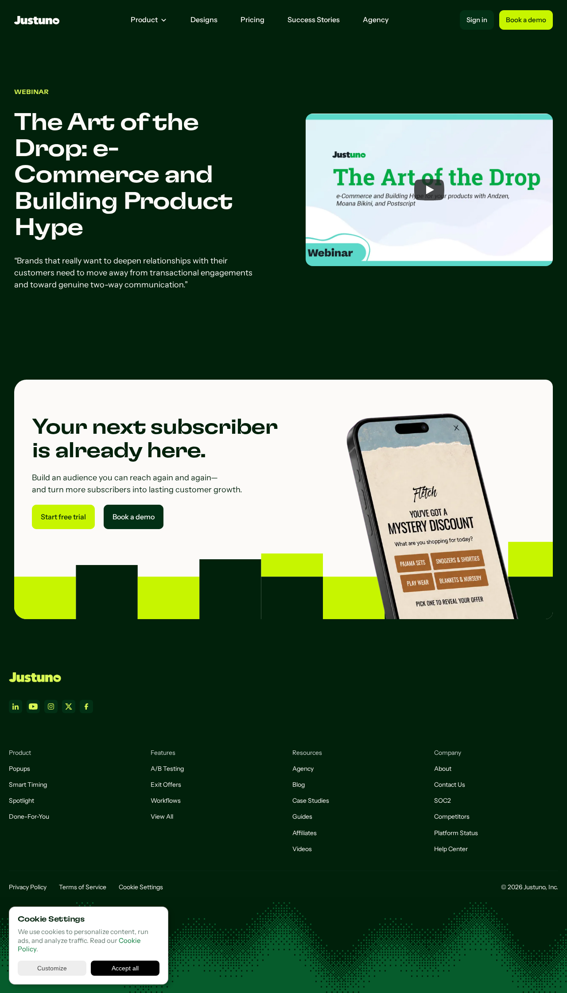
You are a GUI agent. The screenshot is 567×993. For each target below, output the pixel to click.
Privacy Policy (28, 887)
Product (144, 19)
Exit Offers (166, 785)
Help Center (451, 849)
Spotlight (21, 801)
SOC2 (442, 801)
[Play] (429, 189)
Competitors (452, 816)
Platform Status (456, 833)
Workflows (166, 801)
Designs (203, 19)
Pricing (252, 19)
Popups (19, 769)
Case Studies (310, 801)
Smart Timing (28, 785)
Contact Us (449, 785)
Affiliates (304, 833)
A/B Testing (167, 769)
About (442, 769)
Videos (302, 849)
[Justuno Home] (35, 677)
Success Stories (313, 19)
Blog (298, 785)
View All (162, 816)
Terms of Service (82, 887)
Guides (302, 816)
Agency (375, 19)
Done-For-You (29, 816)
